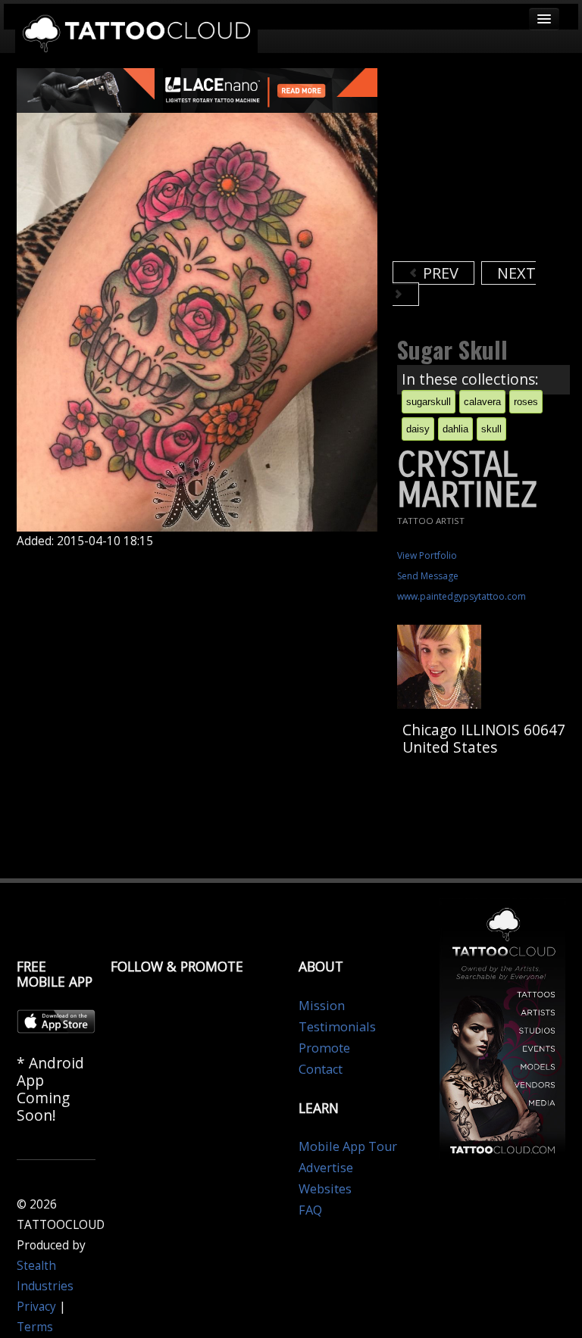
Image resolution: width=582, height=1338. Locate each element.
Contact (321, 1069)
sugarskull (428, 401)
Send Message (427, 575)
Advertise (326, 1167)
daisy (418, 429)
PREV (438, 273)
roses (526, 401)
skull (491, 429)
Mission (322, 1005)
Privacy (36, 1307)
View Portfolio (427, 555)
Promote (324, 1048)
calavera (482, 401)
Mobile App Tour (348, 1146)
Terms (35, 1327)
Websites (325, 1188)
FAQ (310, 1210)
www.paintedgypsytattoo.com (461, 596)
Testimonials (337, 1026)
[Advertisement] (487, 162)
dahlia (455, 429)
